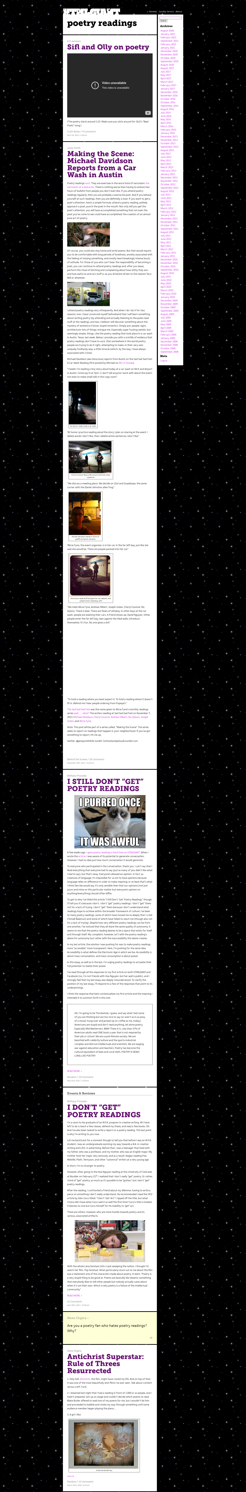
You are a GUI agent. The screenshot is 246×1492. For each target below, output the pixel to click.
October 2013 (168, 143)
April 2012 (166, 204)
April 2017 (166, 78)
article (81, 856)
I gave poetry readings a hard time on (113, 852)
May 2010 (166, 283)
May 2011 (166, 242)
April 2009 (166, 327)
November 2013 (169, 139)
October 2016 (168, 99)
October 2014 (168, 102)
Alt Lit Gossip (126, 362)
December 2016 (169, 92)
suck (87, 183)
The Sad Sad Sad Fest (78, 709)
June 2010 (166, 280)
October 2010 (168, 266)
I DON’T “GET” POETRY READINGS (104, 1111)
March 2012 (167, 208)
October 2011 (168, 225)
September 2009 (169, 310)
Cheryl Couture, (102, 717)
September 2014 (169, 105)
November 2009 (169, 303)
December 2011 (169, 218)
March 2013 (167, 167)
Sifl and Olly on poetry (108, 47)
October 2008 (168, 348)
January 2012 (168, 215)
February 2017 (168, 85)
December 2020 (169, 51)
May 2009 (166, 324)
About (179, 11)
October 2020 (168, 58)
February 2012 (168, 211)
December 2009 (169, 300)
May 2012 (166, 201)
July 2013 (166, 153)
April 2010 (166, 286)
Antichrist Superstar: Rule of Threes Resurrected (105, 1363)
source (70, 1476)
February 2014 (168, 129)
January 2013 (168, 174)
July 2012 (166, 194)
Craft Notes (73, 131)
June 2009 (166, 321)
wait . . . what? (81, 713)
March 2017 (167, 81)
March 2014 (167, 126)
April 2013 (166, 163)
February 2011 (168, 252)
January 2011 (168, 256)
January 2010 (168, 297)
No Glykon (134, 717)
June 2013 (166, 157)
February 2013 (168, 170)
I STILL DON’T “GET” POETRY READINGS (105, 785)
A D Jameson (74, 41)
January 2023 (168, 34)
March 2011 (167, 249)
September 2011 (169, 228)
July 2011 (166, 235)
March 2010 (167, 290)
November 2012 (169, 180)
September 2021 (169, 40)
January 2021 (168, 47)
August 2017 (167, 68)
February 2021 (168, 44)
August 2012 (167, 191)
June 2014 (166, 116)
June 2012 (166, 198)
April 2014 (166, 122)
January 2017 (168, 88)
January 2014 (168, 133)
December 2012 (169, 177)
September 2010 (169, 269)
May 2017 (166, 75)
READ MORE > (74, 1071)
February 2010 (168, 293)
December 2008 (169, 341)
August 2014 (167, 109)
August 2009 (167, 314)
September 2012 (169, 187)
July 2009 (166, 317)
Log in (164, 360)
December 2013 (169, 136)
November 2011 (169, 221)
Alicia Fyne (85, 721)
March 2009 (167, 331)
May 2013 (166, 160)
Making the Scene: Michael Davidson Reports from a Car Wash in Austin (101, 164)
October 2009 (168, 307)
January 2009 (168, 338)
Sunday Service (166, 11)
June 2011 (166, 239)
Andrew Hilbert (119, 717)
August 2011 (167, 232)
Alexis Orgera (76, 1318)
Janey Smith (73, 147)
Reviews (153, 11)
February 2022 (168, 37)
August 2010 (167, 273)
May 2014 (166, 119)
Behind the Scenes (77, 759)
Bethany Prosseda (77, 775)
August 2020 (167, 64)
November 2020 (169, 54)
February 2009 (168, 334)
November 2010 (169, 262)
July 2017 (166, 71)
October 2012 (168, 184)
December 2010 (169, 259)
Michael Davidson (82, 717)
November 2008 (169, 344)
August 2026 (167, 30)
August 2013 (167, 150)
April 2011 (166, 245)
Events (72, 1093)
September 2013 (169, 146)
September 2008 (169, 351)
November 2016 (169, 95)
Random (71, 1077)
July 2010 (166, 276)
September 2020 (169, 61)
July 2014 (166, 112)
